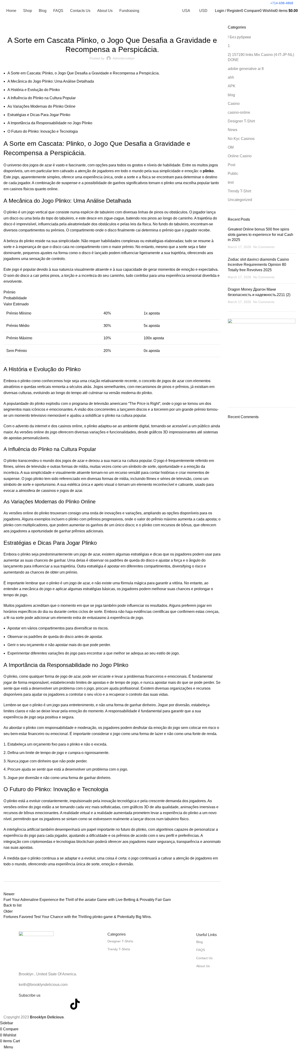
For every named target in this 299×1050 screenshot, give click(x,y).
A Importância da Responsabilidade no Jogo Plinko (49, 123)
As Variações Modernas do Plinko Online (41, 106)
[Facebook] (24, 1004)
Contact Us (204, 958)
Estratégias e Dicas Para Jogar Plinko (38, 115)
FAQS (200, 950)
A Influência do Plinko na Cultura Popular (41, 98)
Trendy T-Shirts (118, 949)
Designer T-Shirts (120, 941)
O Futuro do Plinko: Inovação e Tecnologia (42, 131)
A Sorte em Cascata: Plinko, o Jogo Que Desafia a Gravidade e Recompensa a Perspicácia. (83, 73)
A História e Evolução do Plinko (33, 90)
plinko (208, 171)
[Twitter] (37, 1004)
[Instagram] (62, 1004)
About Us (203, 966)
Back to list (12, 905)
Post (112, 27)
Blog (199, 942)
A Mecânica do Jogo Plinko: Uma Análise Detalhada (50, 81)
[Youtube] (50, 1004)
